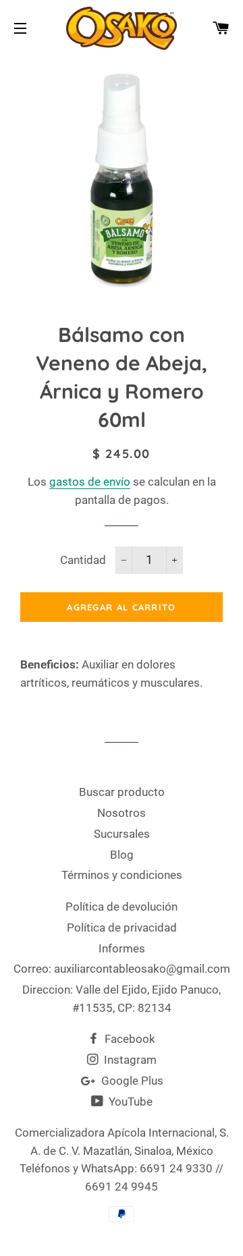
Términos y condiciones (121, 875)
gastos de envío (89, 481)
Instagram (129, 1059)
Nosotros (121, 813)
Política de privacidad (122, 927)
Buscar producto (122, 792)
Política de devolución (121, 906)
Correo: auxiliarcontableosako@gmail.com (122, 968)
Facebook (128, 1039)
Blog (122, 854)
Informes (122, 948)
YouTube (129, 1101)
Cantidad (83, 560)
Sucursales (122, 833)
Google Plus (131, 1080)
